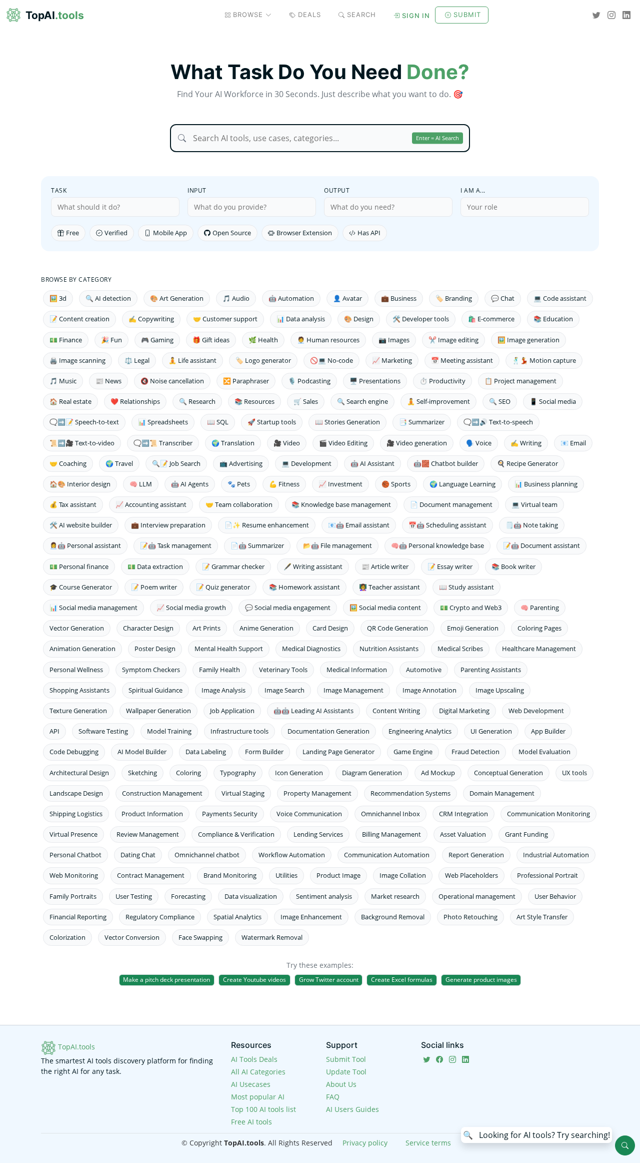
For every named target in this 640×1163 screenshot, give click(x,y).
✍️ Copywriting (151, 318)
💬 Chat (502, 298)
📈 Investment (340, 483)
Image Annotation (429, 690)
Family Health (219, 669)
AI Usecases (250, 1084)
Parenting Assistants (490, 669)
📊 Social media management (94, 607)
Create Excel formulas (401, 979)
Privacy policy (365, 1142)
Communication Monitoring (548, 813)
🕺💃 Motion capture (544, 360)
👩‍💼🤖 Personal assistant (85, 545)
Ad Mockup (438, 772)
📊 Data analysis (300, 318)
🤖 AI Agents (189, 483)
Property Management (318, 793)
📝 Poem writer (154, 587)
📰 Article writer (385, 566)
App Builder (548, 731)
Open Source (231, 232)
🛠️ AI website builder (81, 524)
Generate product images (481, 979)
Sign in (416, 16)
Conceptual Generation (508, 772)
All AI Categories (258, 1071)
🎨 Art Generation (177, 298)
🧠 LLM (141, 483)
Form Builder (264, 751)
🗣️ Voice (479, 442)
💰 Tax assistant (73, 504)
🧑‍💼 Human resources (328, 339)
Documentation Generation (329, 731)
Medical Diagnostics (311, 648)
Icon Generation (299, 772)
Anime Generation (267, 628)
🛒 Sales (306, 401)
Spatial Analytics (238, 916)
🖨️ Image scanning (78, 360)
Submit (467, 15)
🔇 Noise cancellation (172, 380)
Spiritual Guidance (155, 690)
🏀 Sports (396, 483)
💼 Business (398, 298)
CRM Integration (463, 813)
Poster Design (155, 648)
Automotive (424, 669)
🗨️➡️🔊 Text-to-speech (498, 421)
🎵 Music (63, 380)
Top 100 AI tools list (263, 1109)
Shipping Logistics (76, 813)
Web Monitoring (74, 875)
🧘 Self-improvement (438, 401)
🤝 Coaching (68, 463)
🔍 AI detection (108, 298)
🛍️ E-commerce (491, 318)
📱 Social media (553, 401)
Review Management (147, 834)
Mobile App (170, 232)
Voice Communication (309, 813)
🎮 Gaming (157, 339)
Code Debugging (74, 751)
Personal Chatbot (76, 854)
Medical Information (356, 669)
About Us (341, 1084)
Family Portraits (73, 896)
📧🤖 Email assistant (359, 524)
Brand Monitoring (230, 875)
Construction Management (162, 793)
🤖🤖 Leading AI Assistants (314, 710)
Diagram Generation (372, 772)
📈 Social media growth (191, 607)
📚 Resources (254, 401)
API (55, 731)
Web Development (536, 710)
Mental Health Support (228, 648)
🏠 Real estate (71, 401)
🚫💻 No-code (331, 360)
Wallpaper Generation (158, 710)
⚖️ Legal (137, 360)
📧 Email (573, 442)
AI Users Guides (352, 1109)
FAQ (333, 1096)
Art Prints (206, 628)
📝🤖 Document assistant (541, 545)
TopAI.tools (75, 1046)
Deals (309, 15)
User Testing (134, 896)
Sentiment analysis (324, 896)
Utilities (287, 875)
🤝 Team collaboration (239, 504)
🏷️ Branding (454, 298)
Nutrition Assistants (389, 648)
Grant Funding (526, 834)
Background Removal (392, 916)
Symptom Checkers (151, 669)
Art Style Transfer (542, 916)
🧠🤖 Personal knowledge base (437, 545)
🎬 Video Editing (343, 442)
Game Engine (413, 751)
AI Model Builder (142, 751)
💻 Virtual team (535, 504)
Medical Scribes (460, 648)
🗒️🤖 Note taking (532, 524)
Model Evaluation (544, 751)
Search (361, 15)
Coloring (188, 772)
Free (72, 232)
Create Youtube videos (254, 979)
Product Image (338, 875)
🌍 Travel (119, 463)
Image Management (354, 690)
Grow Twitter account (328, 979)
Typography (238, 772)
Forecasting (188, 896)
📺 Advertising (241, 463)
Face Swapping (200, 937)
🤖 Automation (291, 298)
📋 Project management (520, 380)
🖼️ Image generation (529, 339)
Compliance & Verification (236, 834)
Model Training (169, 731)
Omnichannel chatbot (207, 854)
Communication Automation (387, 854)
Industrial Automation (556, 854)
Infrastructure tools (239, 731)
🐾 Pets (239, 483)
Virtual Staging (243, 793)
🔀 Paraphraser (246, 380)
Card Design (330, 628)
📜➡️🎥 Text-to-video (82, 442)
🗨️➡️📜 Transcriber (163, 442)
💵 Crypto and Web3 (471, 607)
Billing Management (391, 834)
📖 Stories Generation (347, 421)
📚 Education (553, 318)
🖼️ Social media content (385, 607)
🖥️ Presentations (375, 380)
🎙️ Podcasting (309, 380)
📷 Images (394, 339)
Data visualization (250, 896)
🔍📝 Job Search (176, 463)
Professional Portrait (547, 875)
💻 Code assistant (560, 298)
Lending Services (318, 834)
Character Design (148, 628)
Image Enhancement (311, 916)
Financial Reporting (78, 916)
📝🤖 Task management (176, 545)
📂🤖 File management (337, 545)
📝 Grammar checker (233, 566)
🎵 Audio (236, 298)
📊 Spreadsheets (163, 421)
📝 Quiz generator (223, 587)
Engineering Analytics (420, 731)
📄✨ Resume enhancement (266, 524)
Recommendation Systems (410, 793)
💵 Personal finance (79, 566)
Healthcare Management (539, 648)
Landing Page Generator (338, 751)
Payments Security (230, 813)
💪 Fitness (284, 483)
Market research (395, 896)
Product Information (152, 813)
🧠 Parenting (539, 607)
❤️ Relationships (135, 401)
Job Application (232, 710)
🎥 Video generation (416, 442)
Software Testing (103, 731)
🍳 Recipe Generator (527, 463)
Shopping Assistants (80, 690)
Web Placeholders (471, 875)
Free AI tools (251, 1121)
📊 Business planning (546, 483)
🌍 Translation (233, 442)
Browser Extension (304, 232)
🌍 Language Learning (463, 483)
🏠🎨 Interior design (80, 483)
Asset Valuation (463, 834)
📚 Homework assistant (304, 587)
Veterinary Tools (283, 669)
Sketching (142, 772)
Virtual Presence (74, 834)
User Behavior (555, 896)
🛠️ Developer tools (420, 318)
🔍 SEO (499, 401)
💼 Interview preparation (168, 524)
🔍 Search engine (362, 401)
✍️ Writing (526, 442)
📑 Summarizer (421, 421)
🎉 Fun (111, 339)
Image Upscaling (500, 690)
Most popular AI (257, 1096)
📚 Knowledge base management (341, 504)
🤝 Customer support (225, 318)
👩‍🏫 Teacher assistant (389, 587)
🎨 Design (359, 318)
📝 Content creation (80, 318)
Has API (369, 232)
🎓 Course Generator (81, 587)
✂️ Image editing (453, 339)
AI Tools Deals (254, 1059)
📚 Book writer (514, 566)
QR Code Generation (397, 628)
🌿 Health (263, 339)
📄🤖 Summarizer (257, 545)
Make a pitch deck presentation (166, 979)
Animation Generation (83, 648)
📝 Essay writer (450, 566)
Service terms (428, 1142)
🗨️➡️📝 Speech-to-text (84, 421)
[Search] (625, 1145)
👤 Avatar (347, 298)
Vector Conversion (132, 937)
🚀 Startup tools (272, 421)
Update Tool (346, 1071)
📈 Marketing (392, 360)
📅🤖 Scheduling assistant (447, 524)
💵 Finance (66, 339)
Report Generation (476, 854)
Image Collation (403, 875)
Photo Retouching (471, 916)
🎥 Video (287, 442)
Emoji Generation (472, 628)
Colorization (68, 937)
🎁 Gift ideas (211, 339)
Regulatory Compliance (160, 916)
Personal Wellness (76, 669)
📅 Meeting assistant (462, 360)
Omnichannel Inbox (390, 813)
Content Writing (396, 710)
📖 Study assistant (466, 587)
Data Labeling (206, 751)
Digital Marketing (464, 710)
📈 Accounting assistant (151, 504)
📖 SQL (217, 421)
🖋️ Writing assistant (313, 566)
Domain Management (502, 793)
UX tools (574, 772)
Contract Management (150, 875)
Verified (116, 232)
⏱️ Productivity (443, 380)
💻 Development (307, 463)
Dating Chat (138, 854)
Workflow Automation (291, 854)
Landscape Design (76, 793)
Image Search (284, 690)
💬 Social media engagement (287, 607)
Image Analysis (224, 690)
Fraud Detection (476, 751)
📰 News (109, 380)
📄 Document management (451, 504)
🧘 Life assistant (192, 360)
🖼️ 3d (58, 298)
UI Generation (491, 731)
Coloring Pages (540, 628)
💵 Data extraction (155, 566)
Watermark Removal (272, 937)
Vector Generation (77, 628)
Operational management (477, 896)
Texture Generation (78, 710)
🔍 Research (197, 401)
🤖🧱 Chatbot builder (446, 463)
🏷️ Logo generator (263, 360)
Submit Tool (346, 1059)
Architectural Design (79, 772)
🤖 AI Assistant (372, 463)
